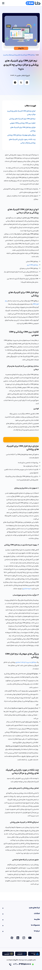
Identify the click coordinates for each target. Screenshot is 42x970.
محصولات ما (35, 925)
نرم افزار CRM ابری (32, 265)
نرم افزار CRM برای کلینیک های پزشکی (22, 118)
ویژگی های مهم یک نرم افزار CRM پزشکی (21, 135)
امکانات (37, 913)
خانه (37, 55)
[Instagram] (23, 937)
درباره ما (37, 931)
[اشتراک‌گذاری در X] (21, 82)
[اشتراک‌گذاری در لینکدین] (27, 82)
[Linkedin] (17, 937)
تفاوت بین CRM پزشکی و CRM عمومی (23, 123)
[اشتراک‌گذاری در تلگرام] (15, 82)
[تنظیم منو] (3, 3)
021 (22, 964)
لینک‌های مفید (34, 907)
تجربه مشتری (27, 588)
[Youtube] (30, 937)
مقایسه (37, 919)
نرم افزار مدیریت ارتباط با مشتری (26, 662)
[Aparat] (12, 937)
